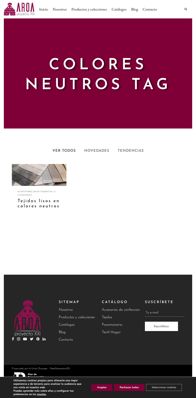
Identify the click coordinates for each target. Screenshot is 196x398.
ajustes (41, 394)
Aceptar (102, 387)
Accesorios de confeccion (121, 310)
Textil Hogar (111, 332)
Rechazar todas (129, 387)
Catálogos (67, 325)
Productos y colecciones (77, 317)
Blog (62, 332)
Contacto (66, 340)
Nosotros (66, 310)
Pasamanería (112, 325)
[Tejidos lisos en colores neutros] (39, 175)
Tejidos (107, 317)
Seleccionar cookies (164, 387)
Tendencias (46, 192)
